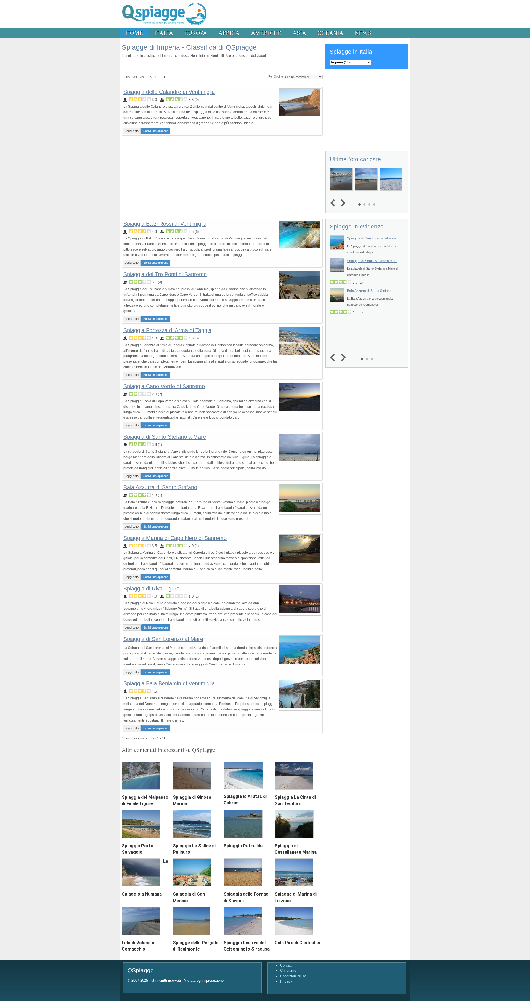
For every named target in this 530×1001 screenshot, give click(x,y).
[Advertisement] (222, 177)
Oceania (330, 33)
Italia (163, 33)
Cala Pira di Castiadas (297, 942)
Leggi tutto (132, 130)
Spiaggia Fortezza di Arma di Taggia (167, 330)
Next (342, 203)
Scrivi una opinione (155, 130)
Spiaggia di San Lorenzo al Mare (163, 639)
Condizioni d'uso (293, 976)
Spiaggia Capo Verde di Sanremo (164, 386)
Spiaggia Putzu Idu (243, 845)
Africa (229, 33)
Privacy (286, 981)
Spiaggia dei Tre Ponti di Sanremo (165, 274)
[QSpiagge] (164, 26)
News (363, 33)
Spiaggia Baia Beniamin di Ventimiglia (169, 683)
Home (134, 33)
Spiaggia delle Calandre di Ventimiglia (169, 92)
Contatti (286, 965)
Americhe (266, 33)
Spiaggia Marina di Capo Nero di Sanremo (175, 538)
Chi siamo (288, 970)
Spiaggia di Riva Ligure (151, 588)
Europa (195, 33)
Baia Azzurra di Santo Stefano (160, 487)
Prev (334, 203)
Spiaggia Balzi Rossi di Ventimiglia (164, 224)
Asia (299, 33)
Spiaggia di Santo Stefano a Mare (164, 437)
